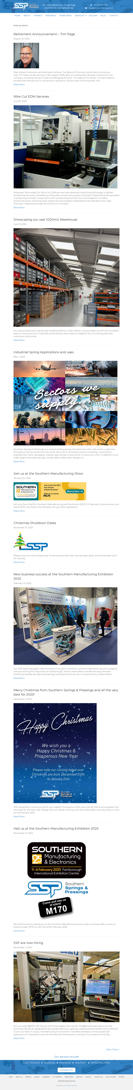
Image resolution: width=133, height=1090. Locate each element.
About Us (19, 1077)
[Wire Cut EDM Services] (65, 146)
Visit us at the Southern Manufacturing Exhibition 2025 (56, 828)
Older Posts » (112, 1049)
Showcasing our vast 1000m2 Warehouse (45, 219)
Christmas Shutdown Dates (35, 523)
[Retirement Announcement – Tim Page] (26, 55)
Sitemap (121, 1077)
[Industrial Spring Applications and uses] (65, 403)
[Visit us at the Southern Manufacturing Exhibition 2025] (55, 878)
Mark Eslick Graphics (70, 1085)
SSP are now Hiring (28, 943)
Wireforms (65, 15)
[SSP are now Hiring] (66, 986)
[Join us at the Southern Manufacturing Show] (50, 491)
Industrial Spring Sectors (66, 1081)
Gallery (93, 15)
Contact (114, 15)
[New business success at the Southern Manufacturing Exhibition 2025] (65, 626)
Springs (38, 15)
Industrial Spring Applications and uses (44, 352)
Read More (19, 84)
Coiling (36, 1077)
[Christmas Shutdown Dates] (31, 541)
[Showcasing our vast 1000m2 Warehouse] (66, 277)
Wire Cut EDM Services (31, 96)
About (27, 15)
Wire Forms (69, 1077)
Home (17, 15)
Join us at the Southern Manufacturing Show (48, 473)
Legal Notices (111, 1077)
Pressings (50, 15)
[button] (85, 16)
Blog (103, 15)
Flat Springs (57, 1077)
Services (79, 15)
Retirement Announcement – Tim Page (44, 34)
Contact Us (98, 1077)
